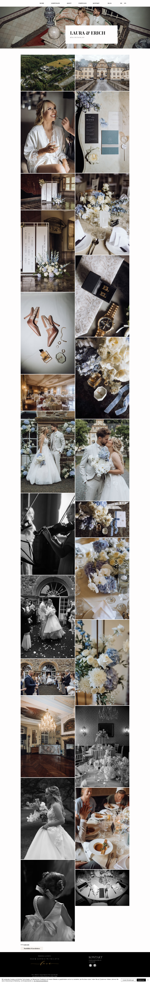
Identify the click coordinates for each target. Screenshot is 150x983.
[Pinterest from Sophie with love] (95, 965)
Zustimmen (141, 980)
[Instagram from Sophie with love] (90, 965)
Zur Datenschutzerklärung (41, 981)
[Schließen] (148, 980)
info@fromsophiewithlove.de (95, 960)
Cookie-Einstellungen (128, 980)
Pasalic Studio (26, 944)
